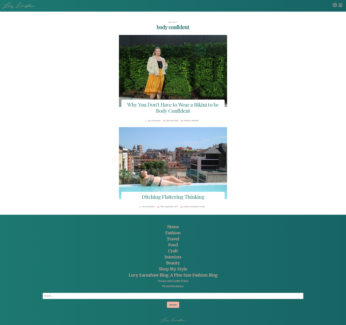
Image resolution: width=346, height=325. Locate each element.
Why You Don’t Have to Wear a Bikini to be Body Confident (173, 108)
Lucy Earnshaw (154, 121)
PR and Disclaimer (173, 286)
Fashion (187, 121)
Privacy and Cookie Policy (173, 281)
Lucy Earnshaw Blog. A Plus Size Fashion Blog (173, 275)
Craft (173, 250)
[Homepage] (18, 5)
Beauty (173, 262)
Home (173, 226)
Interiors (173, 257)
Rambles (195, 121)
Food (173, 244)
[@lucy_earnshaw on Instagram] (334, 6)
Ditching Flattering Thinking (173, 197)
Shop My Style (173, 269)
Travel (202, 207)
